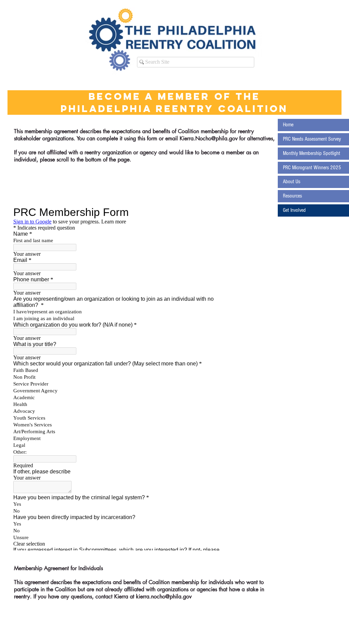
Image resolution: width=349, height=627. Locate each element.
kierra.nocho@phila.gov (164, 596)
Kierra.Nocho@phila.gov (209, 138)
